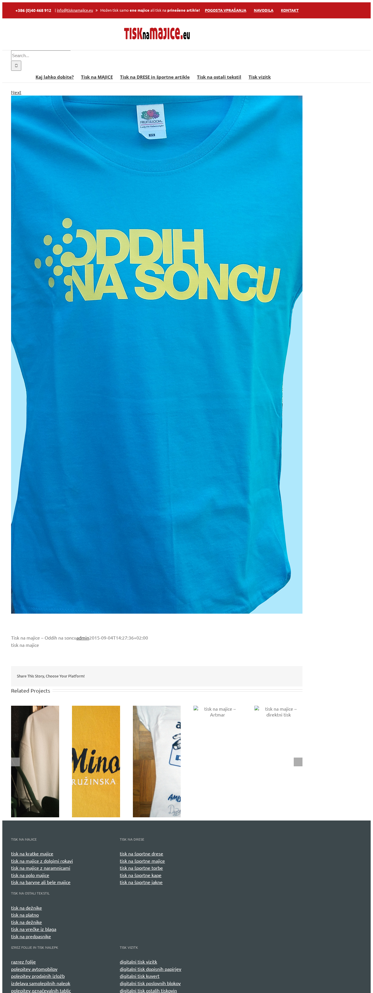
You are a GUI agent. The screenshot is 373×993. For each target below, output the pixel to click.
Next (16, 92)
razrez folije (23, 961)
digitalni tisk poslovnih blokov (150, 983)
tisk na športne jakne (141, 882)
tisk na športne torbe (141, 868)
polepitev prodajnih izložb (38, 976)
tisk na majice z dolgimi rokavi (42, 861)
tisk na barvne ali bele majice (41, 882)
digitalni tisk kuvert (139, 976)
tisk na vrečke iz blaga (33, 929)
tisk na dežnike (26, 908)
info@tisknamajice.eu (75, 10)
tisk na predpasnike (31, 936)
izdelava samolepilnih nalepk (40, 983)
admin (82, 637)
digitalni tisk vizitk (138, 961)
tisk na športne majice (142, 861)
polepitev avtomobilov (34, 969)
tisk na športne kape (140, 875)
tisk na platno (25, 915)
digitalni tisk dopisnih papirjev (150, 969)
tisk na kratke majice (32, 853)
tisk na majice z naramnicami (40, 868)
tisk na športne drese (141, 853)
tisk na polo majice (30, 875)
